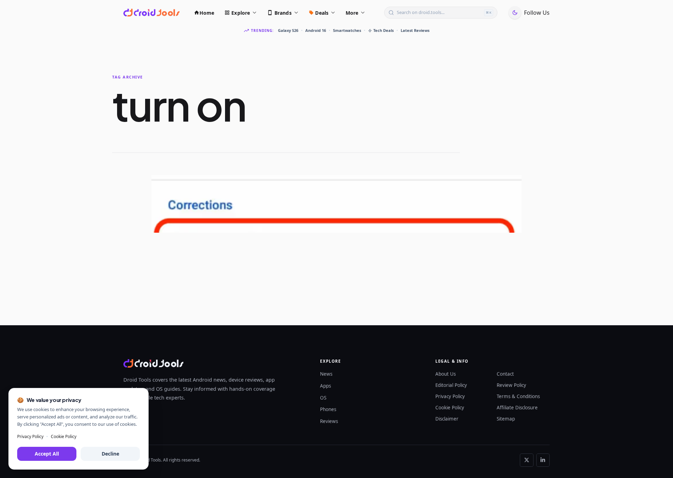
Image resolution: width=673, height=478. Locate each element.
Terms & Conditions (518, 396)
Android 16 (315, 30)
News (326, 374)
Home (207, 12)
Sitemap (506, 419)
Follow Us (537, 12)
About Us (445, 374)
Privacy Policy (450, 396)
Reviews (329, 421)
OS (323, 398)
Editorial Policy (451, 385)
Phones (328, 409)
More (352, 12)
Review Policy (511, 385)
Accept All (47, 453)
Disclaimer (446, 419)
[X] (526, 460)
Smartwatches (347, 30)
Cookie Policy (449, 407)
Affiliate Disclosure (517, 407)
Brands (283, 12)
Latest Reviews (415, 30)
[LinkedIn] (543, 460)
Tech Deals (383, 30)
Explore (240, 12)
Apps (325, 386)
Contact (505, 374)
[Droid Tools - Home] (151, 12)
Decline (110, 453)
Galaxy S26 (288, 30)
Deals (321, 12)
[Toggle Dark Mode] (515, 12)
